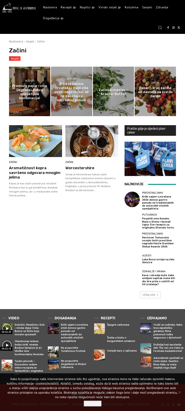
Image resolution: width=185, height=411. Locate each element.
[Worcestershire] (91, 141)
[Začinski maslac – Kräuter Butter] (113, 91)
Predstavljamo (152, 193)
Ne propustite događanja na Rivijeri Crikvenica (73, 364)
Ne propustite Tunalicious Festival (73, 349)
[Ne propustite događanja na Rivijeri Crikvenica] (53, 364)
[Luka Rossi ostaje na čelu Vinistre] (132, 259)
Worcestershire (79, 168)
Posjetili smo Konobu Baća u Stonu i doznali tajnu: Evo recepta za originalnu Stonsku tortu (158, 223)
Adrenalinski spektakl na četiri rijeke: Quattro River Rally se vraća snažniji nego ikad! (168, 363)
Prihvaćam (93, 403)
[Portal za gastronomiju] (19, 7)
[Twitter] (179, 28)
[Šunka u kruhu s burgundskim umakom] (99, 341)
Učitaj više (148, 295)
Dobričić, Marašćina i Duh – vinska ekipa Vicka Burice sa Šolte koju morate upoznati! (30, 330)
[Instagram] (173, 28)
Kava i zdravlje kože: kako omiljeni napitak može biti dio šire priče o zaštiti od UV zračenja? (158, 280)
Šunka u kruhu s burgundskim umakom (121, 339)
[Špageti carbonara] (99, 328)
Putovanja (149, 215)
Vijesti (29, 81)
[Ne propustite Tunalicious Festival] (53, 351)
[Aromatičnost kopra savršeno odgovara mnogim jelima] (35, 141)
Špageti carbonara (118, 325)
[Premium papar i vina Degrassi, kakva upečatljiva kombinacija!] (29, 91)
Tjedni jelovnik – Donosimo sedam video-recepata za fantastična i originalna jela (29, 367)
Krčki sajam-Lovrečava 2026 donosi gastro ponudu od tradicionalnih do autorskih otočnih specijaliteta (158, 202)
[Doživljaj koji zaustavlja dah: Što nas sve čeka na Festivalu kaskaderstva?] (145, 348)
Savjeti (30, 41)
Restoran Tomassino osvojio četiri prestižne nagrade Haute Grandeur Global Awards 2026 (158, 242)
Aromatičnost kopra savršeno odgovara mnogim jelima (34, 172)
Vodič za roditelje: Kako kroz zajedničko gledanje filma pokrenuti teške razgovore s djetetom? (168, 331)
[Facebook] (168, 28)
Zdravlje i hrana (153, 271)
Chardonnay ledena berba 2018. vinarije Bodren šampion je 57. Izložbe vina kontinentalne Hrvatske (29, 348)
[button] (160, 27)
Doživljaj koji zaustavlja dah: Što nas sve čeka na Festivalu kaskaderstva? (168, 348)
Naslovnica (16, 41)
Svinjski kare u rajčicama (122, 351)
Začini (155, 83)
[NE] (179, 392)
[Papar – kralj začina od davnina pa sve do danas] (155, 91)
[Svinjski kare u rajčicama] (99, 354)
